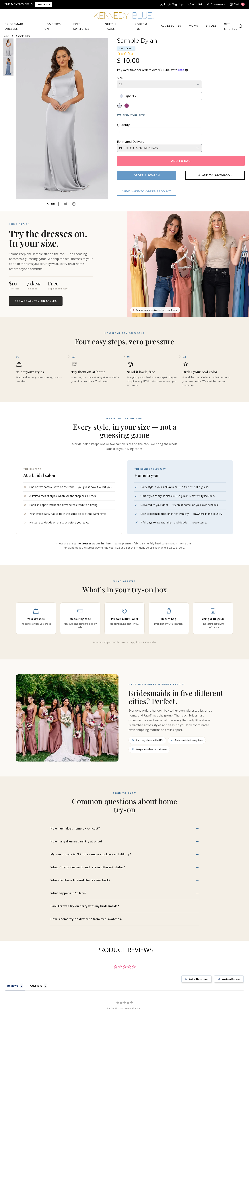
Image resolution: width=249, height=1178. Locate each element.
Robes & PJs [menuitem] (141, 26)
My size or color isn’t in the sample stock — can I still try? (90, 854)
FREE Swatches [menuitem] (81, 26)
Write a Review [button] (231, 979)
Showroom (218, 4)
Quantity (123, 125)
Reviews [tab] (12, 985)
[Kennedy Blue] (124, 15)
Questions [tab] (36, 985)
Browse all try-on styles (36, 301)
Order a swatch (147, 175)
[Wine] (126, 105)
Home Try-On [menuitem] (52, 26)
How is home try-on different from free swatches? (86, 919)
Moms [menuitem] (193, 25)
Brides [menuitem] (211, 25)
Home (6, 36)
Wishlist (197, 4)
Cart (239, 4)
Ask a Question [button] (198, 979)
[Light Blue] (119, 105)
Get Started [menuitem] (231, 26)
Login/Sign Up (173, 4)
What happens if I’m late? (68, 893)
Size (120, 78)
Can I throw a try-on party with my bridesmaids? (84, 906)
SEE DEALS (43, 4)
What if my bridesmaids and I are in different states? (87, 867)
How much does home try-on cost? (75, 828)
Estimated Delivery (130, 141)
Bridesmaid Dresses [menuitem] (14, 26)
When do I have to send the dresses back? (80, 880)
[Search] (241, 26)
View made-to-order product (146, 191)
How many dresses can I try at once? (76, 841)
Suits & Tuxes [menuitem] (111, 26)
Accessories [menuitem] (171, 25)
